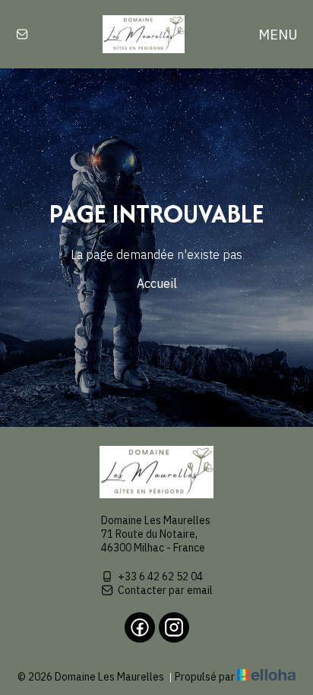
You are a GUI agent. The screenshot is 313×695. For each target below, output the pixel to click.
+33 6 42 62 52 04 (160, 576)
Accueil (157, 283)
